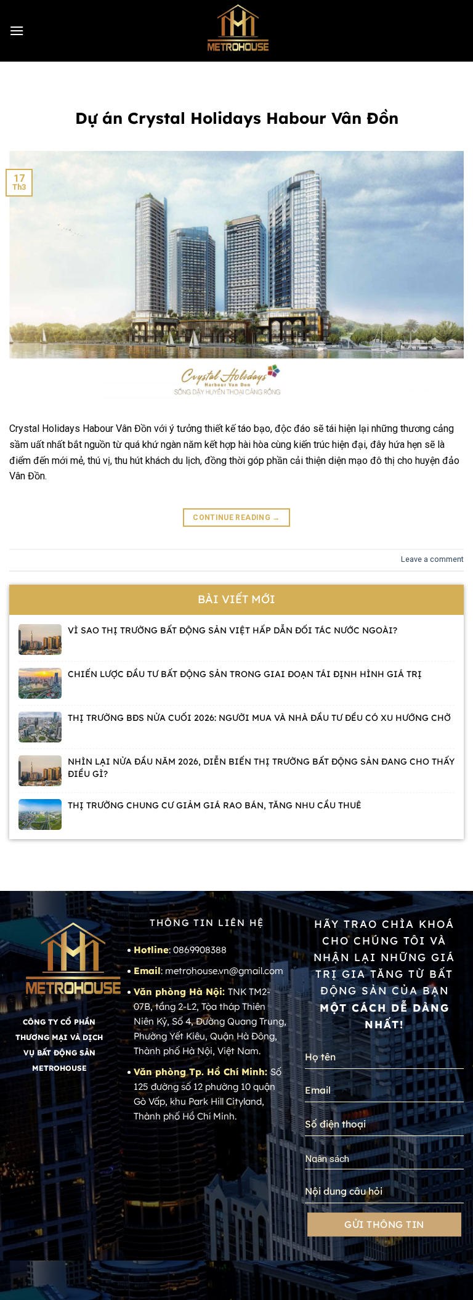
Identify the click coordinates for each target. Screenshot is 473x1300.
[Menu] (16, 30)
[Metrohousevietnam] (236, 31)
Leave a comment (432, 559)
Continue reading (236, 517)
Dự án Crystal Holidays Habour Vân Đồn (236, 118)
